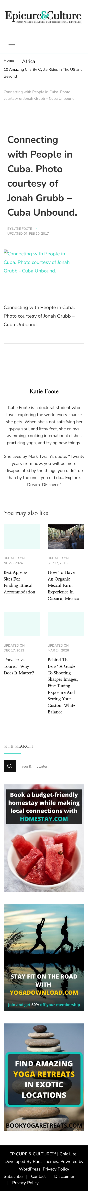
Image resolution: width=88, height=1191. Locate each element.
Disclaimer (64, 1176)
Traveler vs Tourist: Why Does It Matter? (19, 666)
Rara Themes (45, 1161)
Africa (28, 61)
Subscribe (13, 1176)
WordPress (30, 1169)
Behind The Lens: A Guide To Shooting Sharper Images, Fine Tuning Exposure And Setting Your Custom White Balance (63, 686)
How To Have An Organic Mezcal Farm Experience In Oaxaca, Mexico (63, 585)
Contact (38, 1176)
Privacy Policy (56, 1169)
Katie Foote (22, 229)
